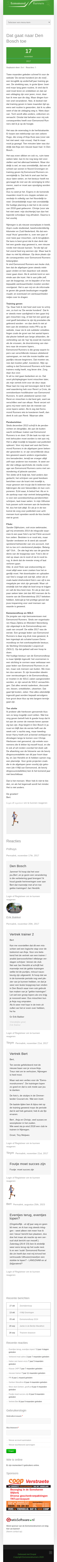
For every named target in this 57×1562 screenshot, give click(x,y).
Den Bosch (18, 866)
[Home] (28, 6)
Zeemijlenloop (26, 1306)
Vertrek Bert (19, 1053)
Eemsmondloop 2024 (29, 1319)
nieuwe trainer (15, 1373)
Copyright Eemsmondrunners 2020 (28, 1557)
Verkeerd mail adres (17, 1357)
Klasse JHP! (14, 1369)
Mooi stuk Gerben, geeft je (20, 1387)
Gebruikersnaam (14, 1416)
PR (10, 1378)
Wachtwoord (12, 1428)
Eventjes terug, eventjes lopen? (28, 1216)
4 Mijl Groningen (27, 1312)
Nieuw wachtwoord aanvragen (22, 1445)
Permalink (11, 855)
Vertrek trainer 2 (22, 934)
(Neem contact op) (14, 1532)
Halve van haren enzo (18, 1361)
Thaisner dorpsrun (27, 1333)
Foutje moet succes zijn (28, 1164)
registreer (19, 802)
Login (9, 802)
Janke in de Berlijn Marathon (32, 1326)
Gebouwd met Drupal (27, 1554)
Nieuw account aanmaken (20, 1440)
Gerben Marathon (16, 1382)
